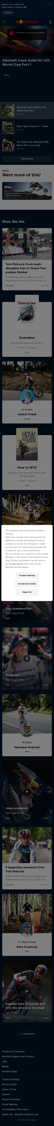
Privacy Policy (16, 564)
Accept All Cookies (27, 584)
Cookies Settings (27, 575)
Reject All (27, 592)
